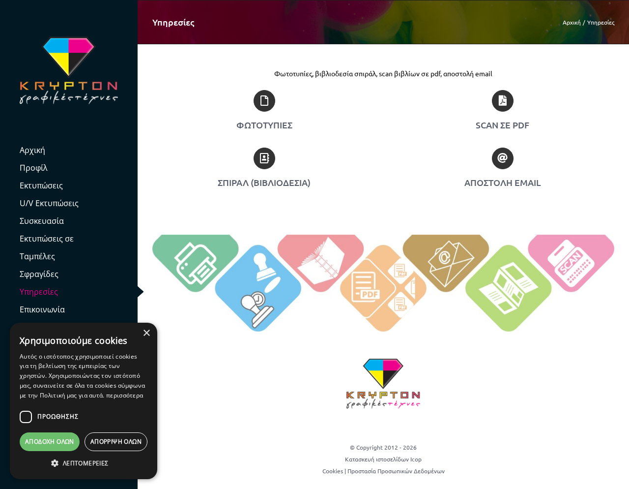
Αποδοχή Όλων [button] (49, 441)
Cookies (332, 471)
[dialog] (83, 401)
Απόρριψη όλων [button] (116, 441)
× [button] (146, 333)
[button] (83, 463)
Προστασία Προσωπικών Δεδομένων (396, 471)
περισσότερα (124, 395)
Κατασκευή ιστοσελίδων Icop (383, 459)
